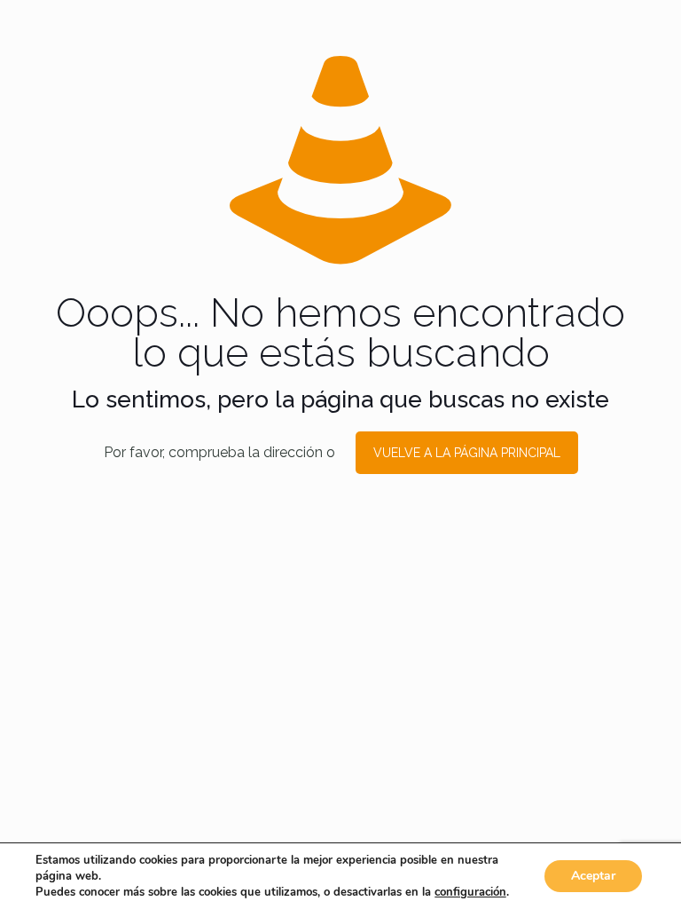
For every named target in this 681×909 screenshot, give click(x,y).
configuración (470, 892)
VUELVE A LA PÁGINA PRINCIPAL (466, 453)
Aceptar (593, 875)
